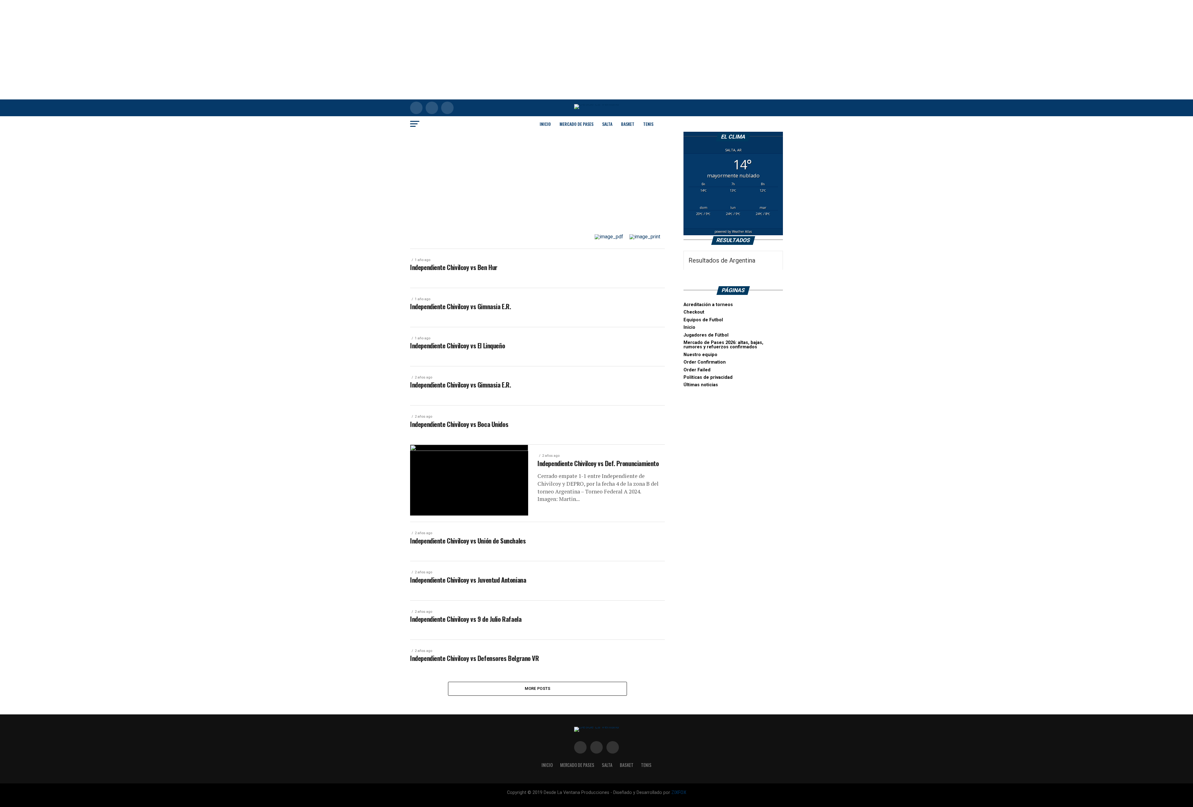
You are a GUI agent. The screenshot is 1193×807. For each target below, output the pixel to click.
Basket (627, 124)
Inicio (545, 124)
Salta (607, 124)
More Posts (538, 688)
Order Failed (697, 370)
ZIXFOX (678, 792)
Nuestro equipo (700, 354)
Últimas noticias (700, 384)
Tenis (648, 124)
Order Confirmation (704, 362)
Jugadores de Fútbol (706, 335)
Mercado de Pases (576, 124)
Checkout (693, 312)
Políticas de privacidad (708, 377)
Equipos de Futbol (703, 320)
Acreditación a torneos (708, 304)
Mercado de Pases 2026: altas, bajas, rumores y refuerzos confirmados (723, 345)
